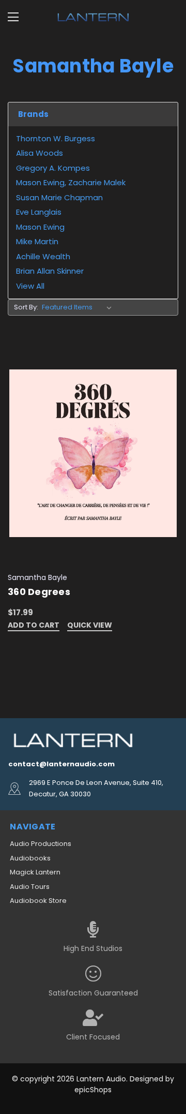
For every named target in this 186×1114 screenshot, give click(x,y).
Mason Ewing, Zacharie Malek (71, 182)
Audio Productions (40, 844)
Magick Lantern (35, 872)
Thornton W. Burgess (55, 138)
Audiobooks (30, 858)
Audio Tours (30, 887)
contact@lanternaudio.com (61, 764)
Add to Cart (33, 625)
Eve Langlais (38, 211)
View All (30, 285)
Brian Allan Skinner (50, 270)
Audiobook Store (38, 900)
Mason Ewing (40, 226)
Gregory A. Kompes (53, 167)
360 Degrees (39, 591)
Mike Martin (37, 241)
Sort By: (26, 307)
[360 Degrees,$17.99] (93, 453)
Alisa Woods (39, 152)
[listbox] (78, 307)
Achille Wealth (43, 256)
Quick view (89, 625)
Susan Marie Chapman (59, 197)
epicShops (93, 1090)
